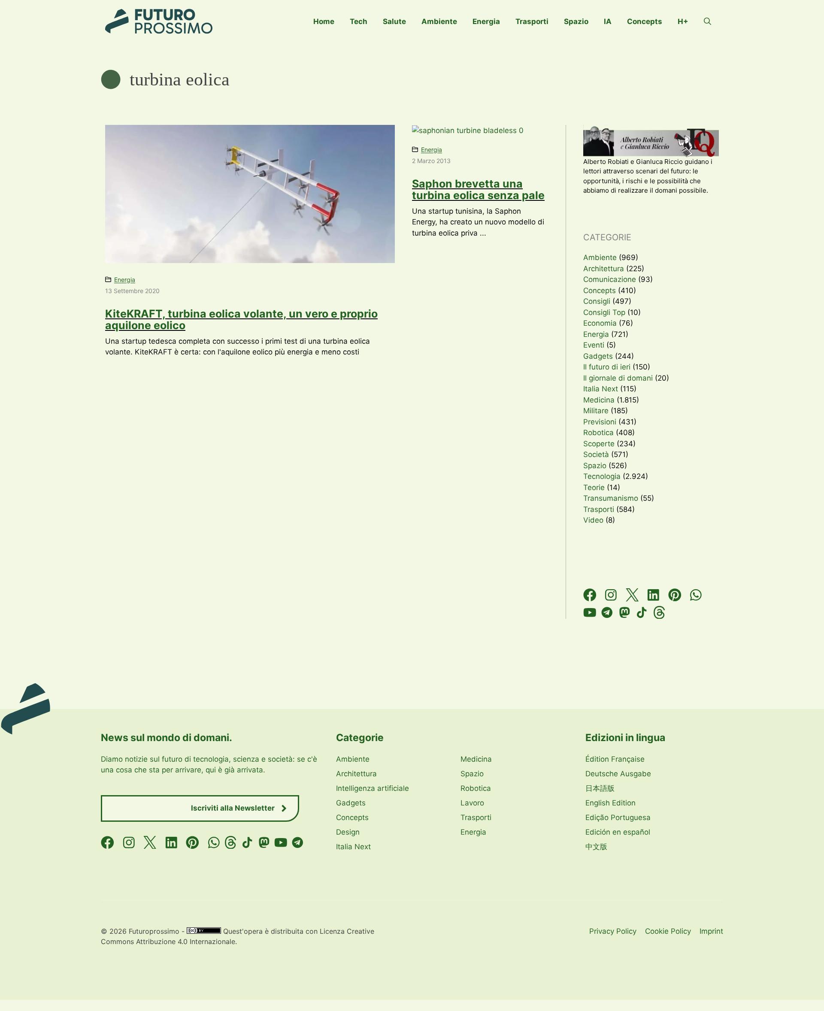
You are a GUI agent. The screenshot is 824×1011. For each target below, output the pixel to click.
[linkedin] (653, 595)
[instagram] (611, 595)
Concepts (644, 21)
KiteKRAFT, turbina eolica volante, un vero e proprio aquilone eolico (241, 319)
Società (596, 454)
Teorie (594, 487)
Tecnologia (602, 476)
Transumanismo (610, 498)
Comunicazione (609, 279)
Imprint (711, 931)
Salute (394, 21)
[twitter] (632, 595)
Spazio (576, 21)
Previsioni (599, 422)
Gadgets (598, 356)
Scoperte (599, 443)
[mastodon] (624, 612)
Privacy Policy (612, 931)
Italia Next (600, 388)
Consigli (596, 301)
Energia (486, 21)
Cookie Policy (668, 931)
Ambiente (439, 21)
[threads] (659, 612)
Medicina (599, 400)
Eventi (593, 345)
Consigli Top (604, 312)
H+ (683, 21)
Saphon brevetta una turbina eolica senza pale (478, 189)
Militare (596, 410)
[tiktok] (641, 612)
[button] (707, 21)
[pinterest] (675, 595)
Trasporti (531, 21)
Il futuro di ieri (606, 367)
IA (608, 21)
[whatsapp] (696, 595)
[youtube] (590, 612)
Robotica (598, 432)
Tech (358, 21)
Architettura (603, 268)
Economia (600, 323)
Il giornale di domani (618, 378)
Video (593, 520)
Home (323, 21)
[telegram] (607, 612)
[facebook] (590, 595)
